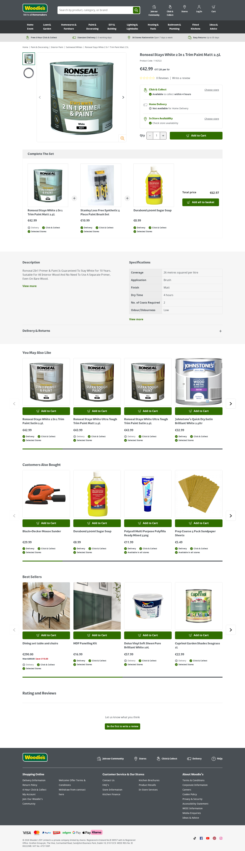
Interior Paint (57, 47)
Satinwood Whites (74, 47)
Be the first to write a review (122, 726)
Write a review (181, 78)
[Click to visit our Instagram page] (220, 838)
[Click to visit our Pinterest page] (214, 838)
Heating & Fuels (153, 27)
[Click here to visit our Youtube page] (207, 838)
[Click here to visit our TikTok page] (194, 838)
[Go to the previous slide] (40, 97)
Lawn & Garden (47, 27)
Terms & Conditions (193, 780)
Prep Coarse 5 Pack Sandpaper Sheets (195, 533)
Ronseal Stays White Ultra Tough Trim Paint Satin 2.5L (146, 421)
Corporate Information (195, 785)
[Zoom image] (122, 138)
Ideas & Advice (214, 27)
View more (29, 286)
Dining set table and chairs (40, 643)
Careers (186, 790)
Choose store (211, 90)
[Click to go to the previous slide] (14, 404)
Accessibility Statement (195, 804)
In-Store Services (148, 790)
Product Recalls (147, 785)
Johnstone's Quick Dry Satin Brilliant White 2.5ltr (194, 421)
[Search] (136, 10)
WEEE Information (192, 808)
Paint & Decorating (92, 27)
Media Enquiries (191, 813)
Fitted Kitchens (195, 27)
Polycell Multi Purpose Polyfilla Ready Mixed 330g (145, 533)
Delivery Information (34, 780)
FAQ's (105, 785)
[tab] (28, 58)
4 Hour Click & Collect (34, 790)
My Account (29, 794)
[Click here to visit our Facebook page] (201, 838)
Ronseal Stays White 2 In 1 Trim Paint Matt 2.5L (45, 212)
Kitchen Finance (111, 794)
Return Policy (29, 785)
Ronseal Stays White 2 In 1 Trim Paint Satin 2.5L (43, 421)
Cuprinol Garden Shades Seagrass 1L (197, 645)
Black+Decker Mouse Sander (41, 531)
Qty (142, 135)
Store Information (112, 790)
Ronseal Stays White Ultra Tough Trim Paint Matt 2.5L (95, 421)
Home (25, 47)
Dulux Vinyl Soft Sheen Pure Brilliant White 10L (142, 645)
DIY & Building (112, 27)
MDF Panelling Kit (85, 643)
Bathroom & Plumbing (174, 27)
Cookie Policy (189, 794)
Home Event (30, 27)
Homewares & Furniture (68, 27)
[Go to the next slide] (123, 97)
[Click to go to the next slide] (231, 404)
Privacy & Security (192, 799)
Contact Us (108, 780)
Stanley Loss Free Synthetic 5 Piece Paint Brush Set (100, 212)
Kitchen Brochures (149, 780)
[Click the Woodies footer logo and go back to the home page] (35, 759)
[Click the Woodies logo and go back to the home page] (35, 10)
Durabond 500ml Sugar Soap (153, 210)
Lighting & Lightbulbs (132, 27)
